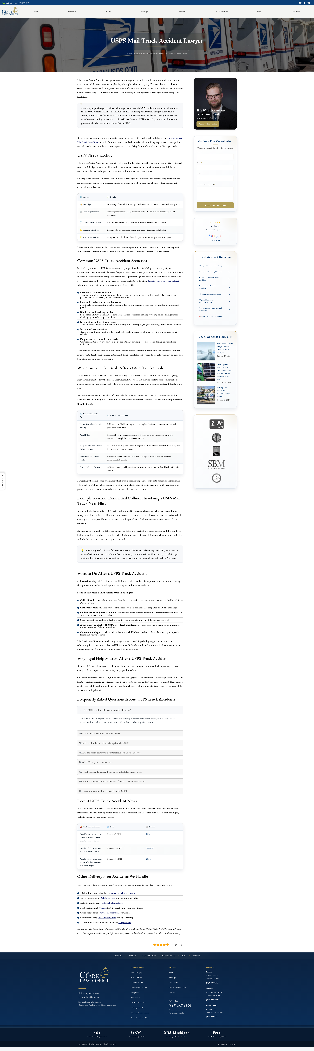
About (171, 972)
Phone (199, 163)
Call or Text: (17, 2)
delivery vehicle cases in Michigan (163, 280)
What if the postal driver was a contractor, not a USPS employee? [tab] (110, 752)
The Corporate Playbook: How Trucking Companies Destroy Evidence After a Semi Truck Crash (224, 371)
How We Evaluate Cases (177, 987)
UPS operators (108, 897)
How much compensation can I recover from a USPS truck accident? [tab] (112, 781)
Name (199, 152)
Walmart (102, 907)
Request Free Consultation (215, 205)
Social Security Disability (140, 1018)
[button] (2, 481)
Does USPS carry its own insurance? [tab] (96, 762)
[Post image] (206, 351)
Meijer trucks (124, 922)
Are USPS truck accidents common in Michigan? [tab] (107, 710)
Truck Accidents (137, 982)
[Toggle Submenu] (229, 272)
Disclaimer (232, 1044)
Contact (171, 992)
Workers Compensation (140, 1013)
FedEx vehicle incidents (112, 902)
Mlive (148, 834)
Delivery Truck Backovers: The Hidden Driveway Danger (223, 391)
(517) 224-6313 (212, 1016)
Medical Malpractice (138, 1002)
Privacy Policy (222, 1044)
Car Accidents (136, 977)
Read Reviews (215, 240)
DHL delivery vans (107, 917)
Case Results (173, 982)
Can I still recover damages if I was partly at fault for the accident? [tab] (110, 771)
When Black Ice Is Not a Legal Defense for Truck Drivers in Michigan (225, 347)
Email (199, 174)
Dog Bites (135, 992)
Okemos (209, 988)
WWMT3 (150, 848)
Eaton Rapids (211, 1005)
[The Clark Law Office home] (94, 975)
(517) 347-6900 (180, 1005)
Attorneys (172, 977)
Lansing (209, 972)
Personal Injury (136, 972)
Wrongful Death (137, 1008)
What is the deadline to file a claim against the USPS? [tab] (104, 743)
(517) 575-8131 (212, 983)
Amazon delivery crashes (123, 893)
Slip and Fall (135, 997)
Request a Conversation (208, 124)
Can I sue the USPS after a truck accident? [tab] (99, 733)
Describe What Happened (206, 185)
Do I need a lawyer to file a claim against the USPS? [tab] (103, 791)
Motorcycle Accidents (139, 987)
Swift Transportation (108, 912)
